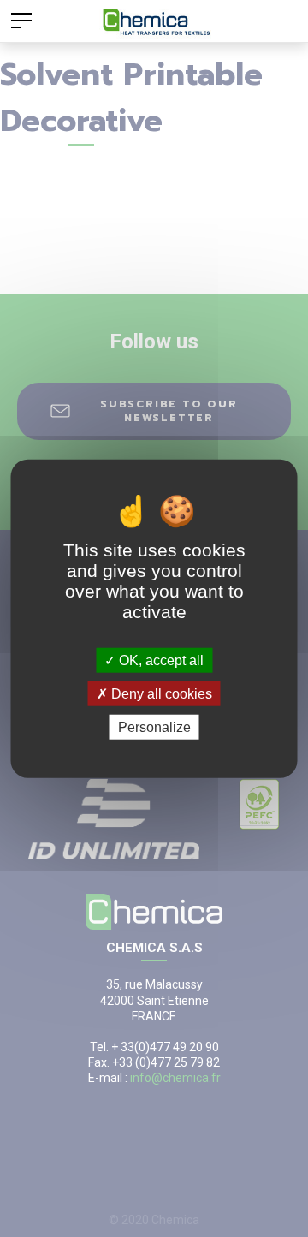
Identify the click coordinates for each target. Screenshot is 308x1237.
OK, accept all (160, 659)
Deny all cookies (160, 693)
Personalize (154, 727)
